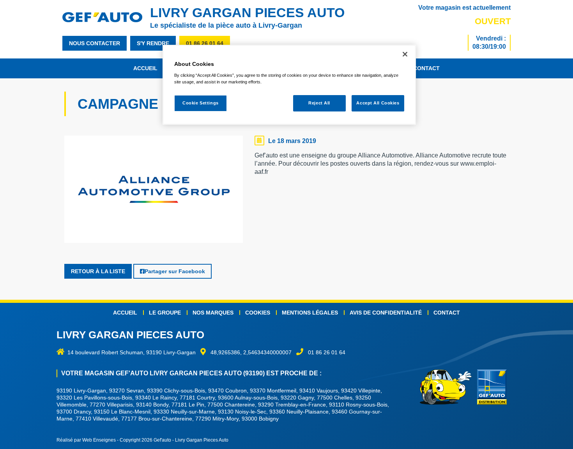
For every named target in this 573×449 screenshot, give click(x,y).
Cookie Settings (200, 103)
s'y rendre (153, 43)
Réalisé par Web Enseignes (86, 440)
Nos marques (213, 312)
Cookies (257, 312)
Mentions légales (310, 312)
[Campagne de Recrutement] (153, 191)
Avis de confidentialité (386, 312)
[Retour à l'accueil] (106, 17)
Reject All (319, 103)
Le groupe (165, 312)
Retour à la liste (98, 271)
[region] (289, 85)
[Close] (405, 54)
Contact (426, 68)
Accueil (145, 68)
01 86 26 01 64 (204, 43)
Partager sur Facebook (175, 271)
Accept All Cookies (377, 103)
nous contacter (94, 43)
